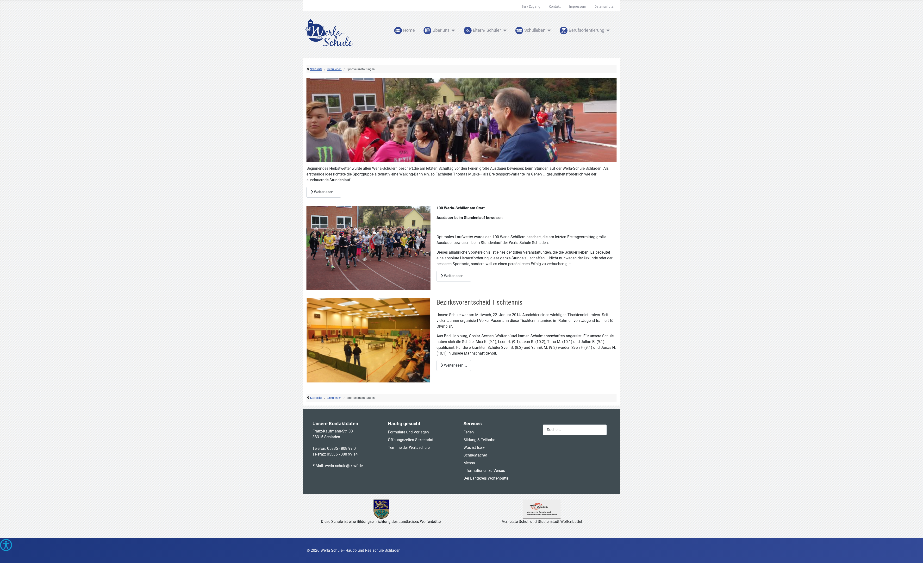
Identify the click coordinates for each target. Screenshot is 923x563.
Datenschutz (603, 6)
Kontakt (555, 6)
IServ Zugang (530, 6)
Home (409, 30)
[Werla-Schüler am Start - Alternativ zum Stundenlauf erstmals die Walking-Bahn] (461, 120)
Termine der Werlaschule (409, 447)
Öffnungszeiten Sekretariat (410, 440)
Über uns (440, 30)
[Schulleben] (548, 30)
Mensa (469, 463)
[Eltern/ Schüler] (504, 30)
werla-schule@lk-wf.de (344, 465)
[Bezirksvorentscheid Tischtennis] (368, 340)
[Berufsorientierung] (607, 30)
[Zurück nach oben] (914, 554)
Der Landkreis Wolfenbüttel (486, 478)
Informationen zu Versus (484, 470)
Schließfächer (475, 455)
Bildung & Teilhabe (479, 440)
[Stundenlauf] (368, 248)
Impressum (577, 6)
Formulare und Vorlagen (408, 432)
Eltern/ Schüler (487, 30)
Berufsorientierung (586, 30)
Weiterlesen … (325, 192)
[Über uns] (452, 30)
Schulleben (534, 30)
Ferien (468, 432)
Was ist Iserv (474, 447)
